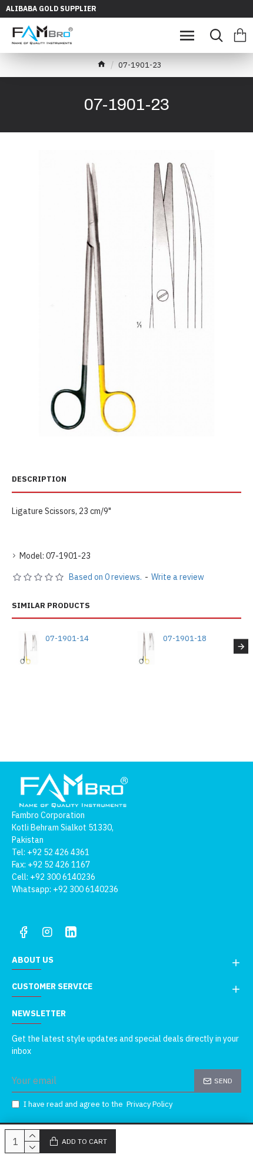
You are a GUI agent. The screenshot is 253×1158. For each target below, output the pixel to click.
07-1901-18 (185, 638)
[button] (12, 646)
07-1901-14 (67, 638)
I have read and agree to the (98, 1104)
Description (39, 479)
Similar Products (51, 605)
